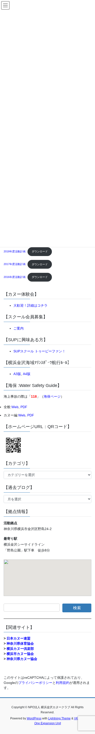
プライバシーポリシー (35, 683)
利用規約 (62, 683)
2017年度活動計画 (15, 264)
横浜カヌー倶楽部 (20, 649)
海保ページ (52, 396)
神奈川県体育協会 (20, 643)
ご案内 (18, 328)
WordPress (34, 718)
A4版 (26, 374)
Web (15, 407)
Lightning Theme (59, 718)
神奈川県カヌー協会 (22, 659)
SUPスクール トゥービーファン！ (39, 351)
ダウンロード (40, 251)
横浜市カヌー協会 (20, 654)
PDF (23, 407)
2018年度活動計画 (15, 251)
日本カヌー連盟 (18, 638)
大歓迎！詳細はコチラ (30, 305)
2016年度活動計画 (15, 276)
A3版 (17, 374)
